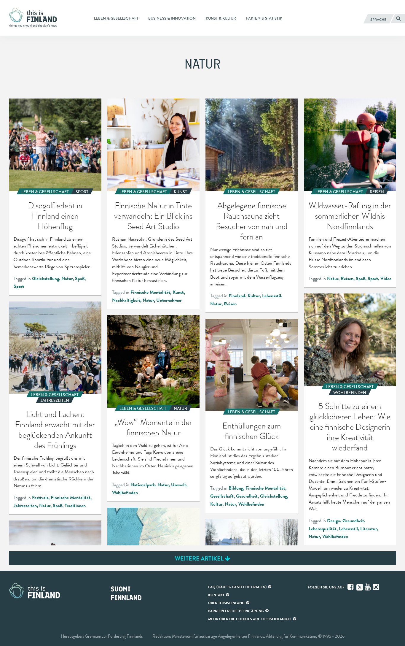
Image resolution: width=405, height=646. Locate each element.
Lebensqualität (323, 528)
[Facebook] (351, 587)
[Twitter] (359, 587)
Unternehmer (168, 300)
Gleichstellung (45, 278)
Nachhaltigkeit (126, 300)
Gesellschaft (222, 496)
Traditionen (75, 505)
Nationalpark (142, 484)
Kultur (254, 295)
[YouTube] (368, 587)
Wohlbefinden (335, 536)
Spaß (79, 278)
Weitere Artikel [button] (200, 558)
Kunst (178, 292)
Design (333, 520)
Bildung (236, 488)
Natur (67, 278)
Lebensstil (271, 295)
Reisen (230, 303)
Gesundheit (353, 520)
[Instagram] (376, 587)
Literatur (368, 528)
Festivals (40, 497)
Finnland (237, 295)
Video (385, 278)
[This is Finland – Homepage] (35, 18)
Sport (19, 286)
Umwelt (178, 484)
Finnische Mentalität (150, 292)
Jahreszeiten (25, 505)
